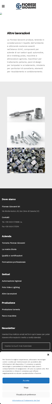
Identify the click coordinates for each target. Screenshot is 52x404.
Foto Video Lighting (11, 287)
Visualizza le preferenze (26, 394)
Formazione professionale (14, 262)
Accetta (26, 380)
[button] (48, 354)
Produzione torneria (11, 309)
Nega (26, 387)
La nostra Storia (9, 249)
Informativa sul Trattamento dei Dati (26, 400)
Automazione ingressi (11, 281)
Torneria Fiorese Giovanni (13, 243)
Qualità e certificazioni (12, 255)
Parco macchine (9, 316)
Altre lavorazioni (9, 293)
